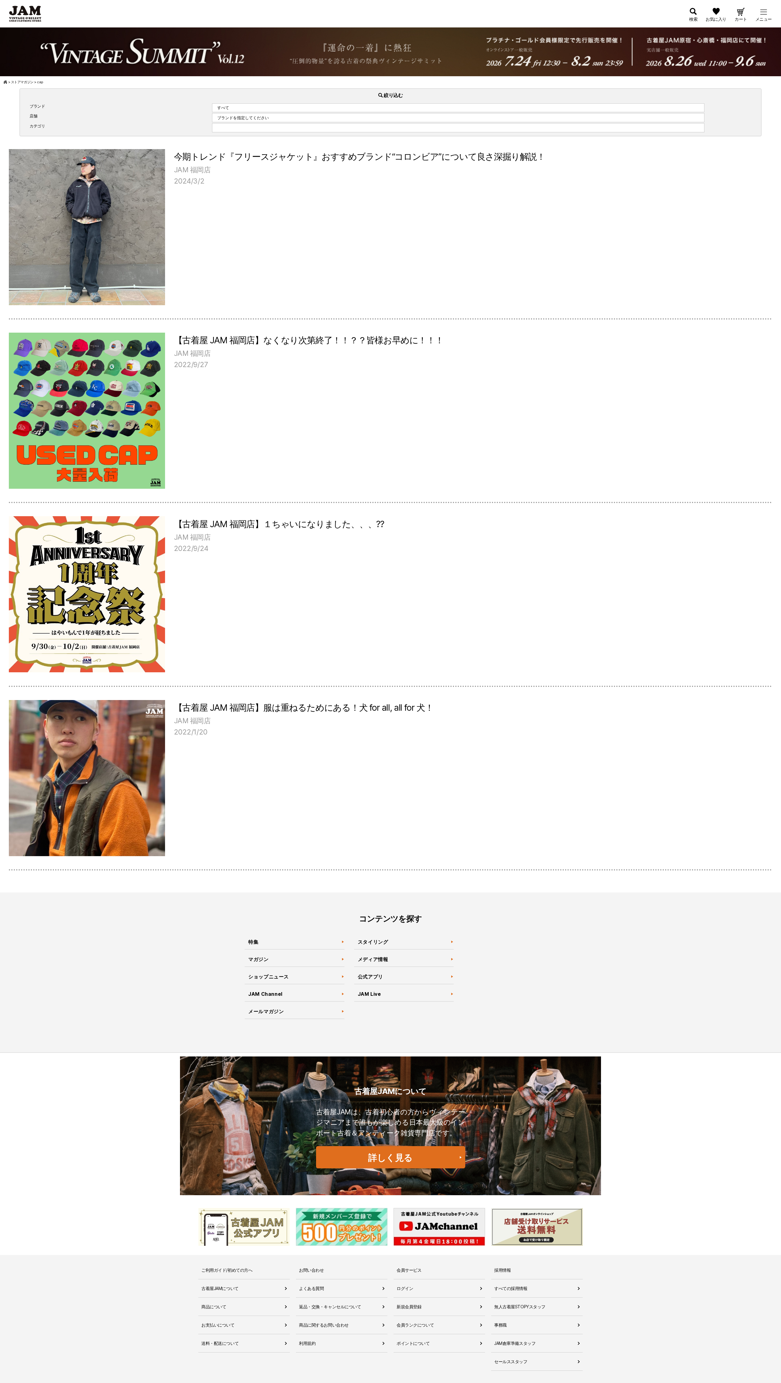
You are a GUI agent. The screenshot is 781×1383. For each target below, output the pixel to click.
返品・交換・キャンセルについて (330, 1306)
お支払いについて (218, 1325)
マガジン (258, 959)
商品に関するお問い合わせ (324, 1325)
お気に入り (716, 19)
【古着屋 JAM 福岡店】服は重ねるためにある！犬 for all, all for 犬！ (304, 707)
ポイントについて (413, 1343)
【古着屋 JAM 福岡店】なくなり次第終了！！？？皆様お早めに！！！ (309, 340)
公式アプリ (370, 977)
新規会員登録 (409, 1306)
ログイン (405, 1288)
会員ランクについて (415, 1325)
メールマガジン (266, 1011)
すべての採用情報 (510, 1288)
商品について (213, 1306)
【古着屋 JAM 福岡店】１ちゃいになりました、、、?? (279, 524)
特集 (253, 942)
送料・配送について (220, 1343)
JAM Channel (265, 994)
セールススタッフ (510, 1361)
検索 (693, 19)
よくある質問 (311, 1288)
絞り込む (393, 95)
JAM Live (369, 994)
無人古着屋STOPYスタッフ (519, 1306)
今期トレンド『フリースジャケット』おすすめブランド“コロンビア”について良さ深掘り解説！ (359, 156)
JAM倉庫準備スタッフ (514, 1343)
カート (741, 19)
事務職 (500, 1325)
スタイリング (373, 942)
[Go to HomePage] (5, 82)
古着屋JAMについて (220, 1288)
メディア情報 (373, 959)
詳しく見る (390, 1157)
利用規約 (307, 1343)
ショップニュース (268, 977)
